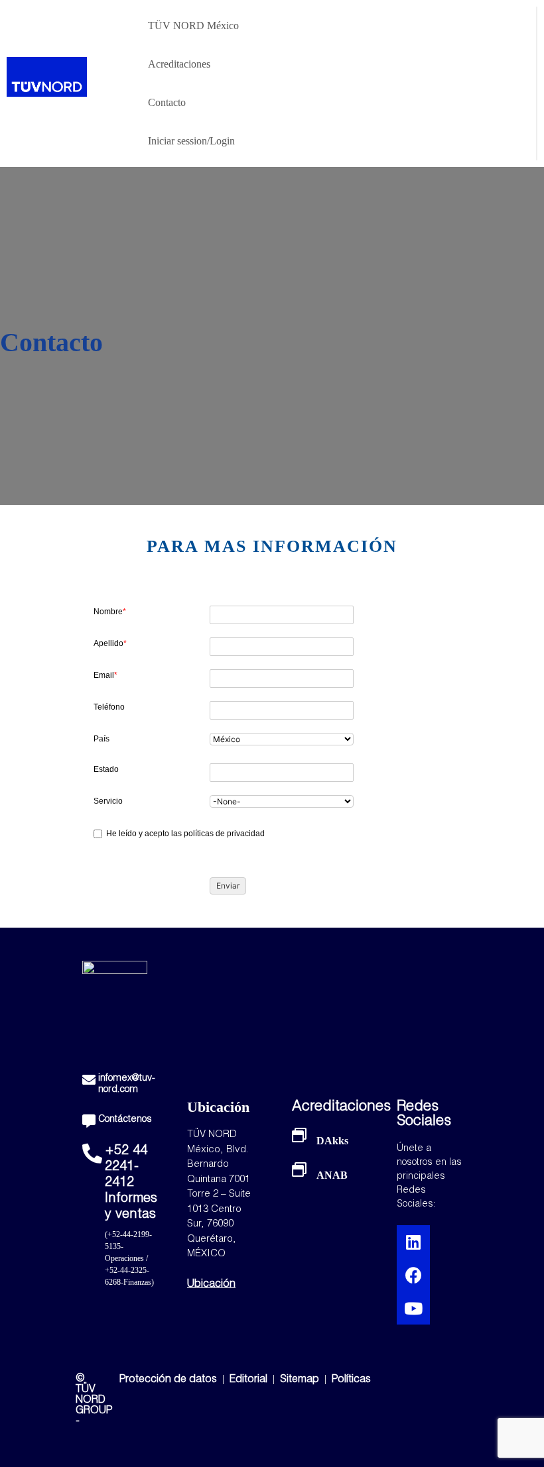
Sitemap (299, 1380)
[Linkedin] (413, 1241)
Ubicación (211, 1284)
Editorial (250, 1380)
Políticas (351, 1380)
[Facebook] (413, 1274)
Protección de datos (168, 1380)
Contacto (167, 102)
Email (105, 675)
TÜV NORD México (193, 25)
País (101, 738)
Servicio (108, 801)
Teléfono (109, 707)
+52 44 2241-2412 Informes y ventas (131, 1183)
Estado (106, 769)
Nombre (110, 611)
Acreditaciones (179, 64)
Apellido (110, 643)
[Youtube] (413, 1308)
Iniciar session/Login (191, 140)
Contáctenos (125, 1119)
